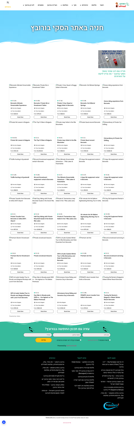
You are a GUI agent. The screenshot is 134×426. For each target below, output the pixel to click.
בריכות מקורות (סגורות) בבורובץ (53, 376)
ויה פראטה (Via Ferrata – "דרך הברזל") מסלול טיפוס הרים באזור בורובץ (113, 364)
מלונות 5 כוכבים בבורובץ (86, 376)
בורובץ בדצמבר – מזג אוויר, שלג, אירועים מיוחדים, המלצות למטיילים (52, 363)
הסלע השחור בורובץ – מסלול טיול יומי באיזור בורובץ (53, 386)
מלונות (94, 5)
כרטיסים (85, 5)
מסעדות (40, 5)
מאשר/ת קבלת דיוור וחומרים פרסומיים (68, 340)
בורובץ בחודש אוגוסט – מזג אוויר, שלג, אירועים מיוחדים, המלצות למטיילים (53, 370)
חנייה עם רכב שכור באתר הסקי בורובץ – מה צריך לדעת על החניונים (111, 74)
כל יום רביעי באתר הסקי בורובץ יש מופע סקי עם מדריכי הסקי (53, 380)
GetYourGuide (71, 346)
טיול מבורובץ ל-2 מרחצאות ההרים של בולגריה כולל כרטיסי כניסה (112, 371)
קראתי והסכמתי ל (98, 340)
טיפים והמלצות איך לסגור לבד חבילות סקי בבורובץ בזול (84, 386)
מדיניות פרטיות (67, 423)
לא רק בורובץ (29, 5)
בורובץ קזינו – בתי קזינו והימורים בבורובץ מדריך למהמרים (113, 377)
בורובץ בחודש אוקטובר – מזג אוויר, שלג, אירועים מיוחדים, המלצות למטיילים (112, 395)
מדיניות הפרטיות (93, 340)
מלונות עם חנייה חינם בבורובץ (84, 367)
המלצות (65, 5)
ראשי (102, 5)
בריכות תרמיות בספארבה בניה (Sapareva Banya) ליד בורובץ (113, 388)
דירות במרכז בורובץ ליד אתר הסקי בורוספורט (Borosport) (83, 372)
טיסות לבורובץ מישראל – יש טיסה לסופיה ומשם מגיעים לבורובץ (53, 391)
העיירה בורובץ (52, 5)
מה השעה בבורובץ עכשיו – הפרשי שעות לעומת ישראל (112, 382)
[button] (7, 2)
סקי (75, 5)
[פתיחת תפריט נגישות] (4, 422)
